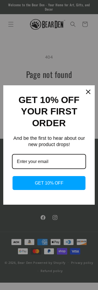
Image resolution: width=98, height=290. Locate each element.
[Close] (88, 91)
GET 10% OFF (49, 183)
